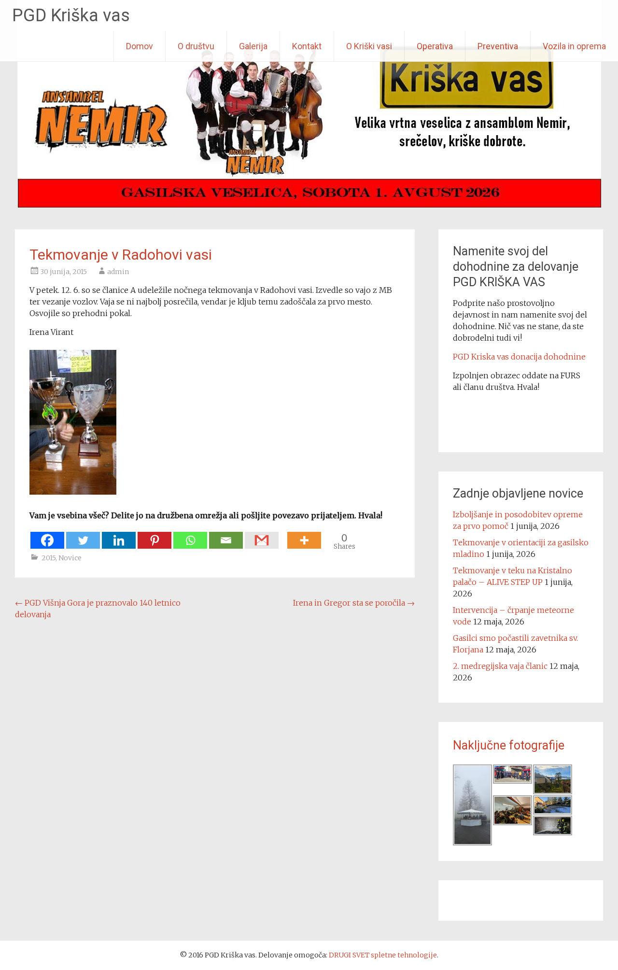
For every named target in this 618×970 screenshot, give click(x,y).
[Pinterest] (154, 535)
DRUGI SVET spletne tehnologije (383, 955)
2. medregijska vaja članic (500, 666)
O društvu (196, 46)
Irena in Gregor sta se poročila (354, 603)
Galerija (253, 46)
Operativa (435, 46)
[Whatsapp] (190, 535)
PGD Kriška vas (71, 15)
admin (118, 271)
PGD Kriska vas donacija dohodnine (519, 356)
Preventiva (498, 46)
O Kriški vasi (369, 46)
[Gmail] (262, 535)
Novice (70, 558)
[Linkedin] (119, 535)
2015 (49, 558)
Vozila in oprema (574, 46)
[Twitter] (83, 535)
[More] (304, 535)
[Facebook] (47, 535)
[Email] (226, 535)
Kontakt (307, 46)
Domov (139, 46)
